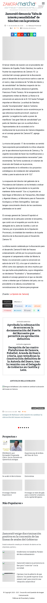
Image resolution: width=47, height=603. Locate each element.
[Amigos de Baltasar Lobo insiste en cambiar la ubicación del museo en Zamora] (23, 397)
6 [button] (28, 427)
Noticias (31, 25)
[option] (23, 402)
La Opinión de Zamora (19, 294)
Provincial (37, 25)
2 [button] (20, 427)
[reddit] (18, 34)
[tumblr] (28, 34)
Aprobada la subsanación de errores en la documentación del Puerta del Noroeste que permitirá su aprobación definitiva (23, 330)
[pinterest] (22, 34)
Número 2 (18, 302)
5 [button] (26, 427)
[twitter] (15, 34)
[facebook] (12, 34)
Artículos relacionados (22, 381)
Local (34, 408)
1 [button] (18, 427)
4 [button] (24, 427)
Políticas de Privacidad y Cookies (24, 598)
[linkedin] (25, 34)
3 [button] (22, 427)
